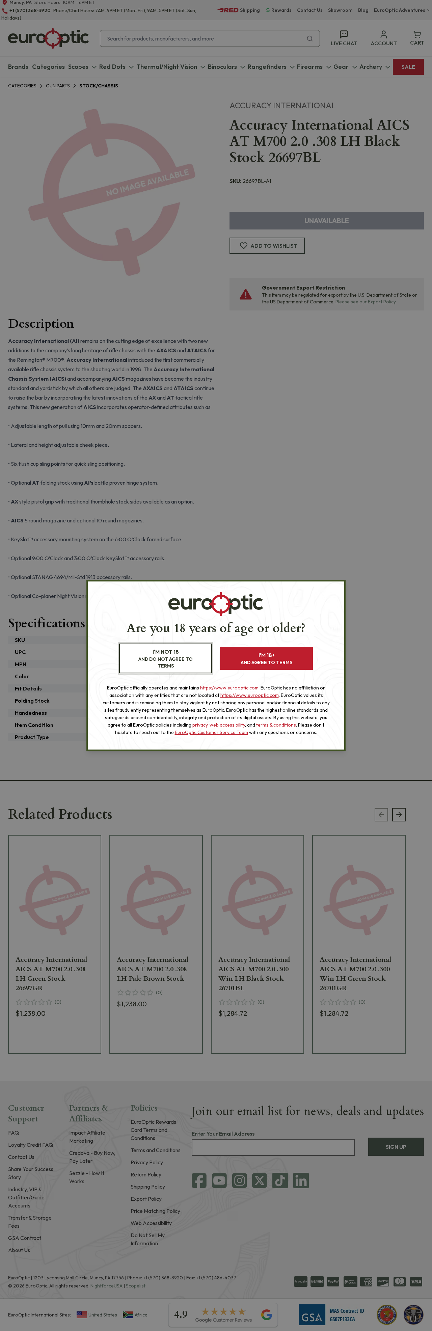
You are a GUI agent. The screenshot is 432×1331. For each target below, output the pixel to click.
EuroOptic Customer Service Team (211, 732)
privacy (200, 725)
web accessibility (227, 725)
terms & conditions (276, 725)
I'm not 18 (165, 658)
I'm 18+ (266, 659)
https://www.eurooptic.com (229, 688)
